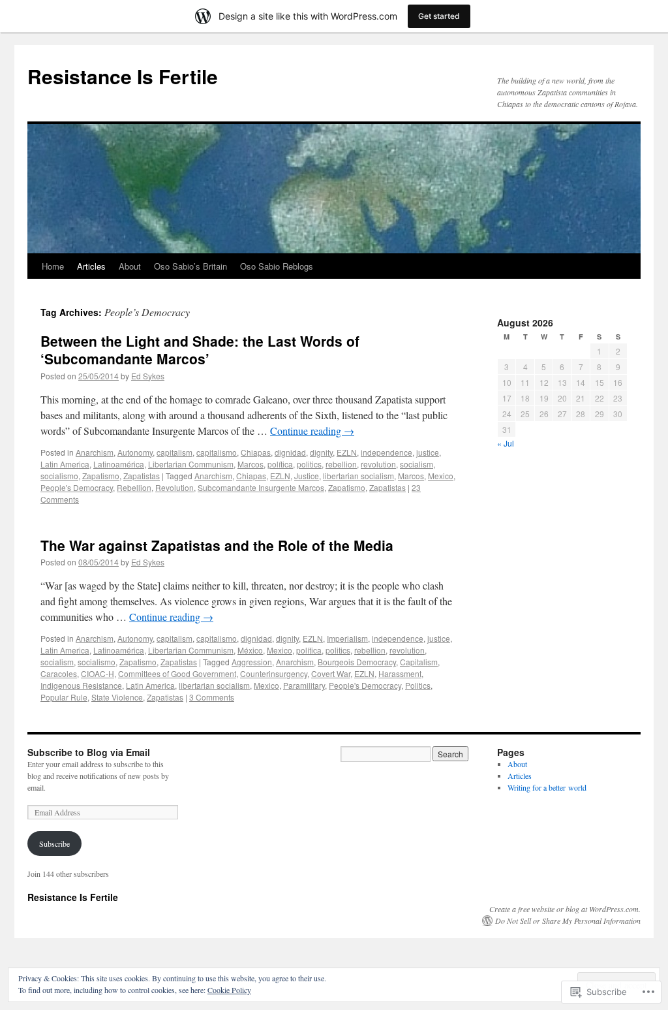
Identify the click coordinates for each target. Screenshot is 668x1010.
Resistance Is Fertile (122, 76)
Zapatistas (141, 475)
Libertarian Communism (191, 463)
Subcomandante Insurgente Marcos (261, 487)
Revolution (174, 487)
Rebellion (134, 487)
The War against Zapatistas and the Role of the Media (216, 545)
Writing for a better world (547, 787)
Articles (91, 266)
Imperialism (347, 638)
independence (386, 452)
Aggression (252, 661)
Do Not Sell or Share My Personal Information (568, 920)
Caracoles (58, 673)
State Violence (117, 696)
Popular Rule (63, 696)
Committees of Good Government (177, 673)
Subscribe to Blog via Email (88, 752)
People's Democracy (76, 487)
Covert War (330, 673)
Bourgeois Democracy (357, 661)
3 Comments (211, 696)
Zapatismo (100, 475)
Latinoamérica (118, 463)
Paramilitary (304, 685)
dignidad (290, 452)
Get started (439, 16)
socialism (416, 463)
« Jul (505, 443)
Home (53, 266)
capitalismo (216, 452)
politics (309, 463)
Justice (306, 475)
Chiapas (256, 452)
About (130, 266)
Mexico (440, 475)
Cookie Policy (229, 990)
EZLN (347, 452)
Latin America (64, 463)
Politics (418, 685)
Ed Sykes (147, 375)
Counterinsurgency (273, 673)
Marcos (250, 463)
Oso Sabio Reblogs (276, 266)
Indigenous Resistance (81, 685)
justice (427, 452)
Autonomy (135, 452)
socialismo (59, 475)
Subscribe (54, 843)
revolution (378, 463)
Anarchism (95, 452)
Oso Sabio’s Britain (190, 266)
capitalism (174, 452)
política (280, 463)
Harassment (399, 673)
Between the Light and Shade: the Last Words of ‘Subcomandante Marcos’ (199, 349)
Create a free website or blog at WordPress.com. (565, 909)
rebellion (341, 463)
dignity (321, 452)
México (250, 649)
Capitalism (419, 661)
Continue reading (312, 430)
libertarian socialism (358, 475)
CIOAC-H (97, 673)
